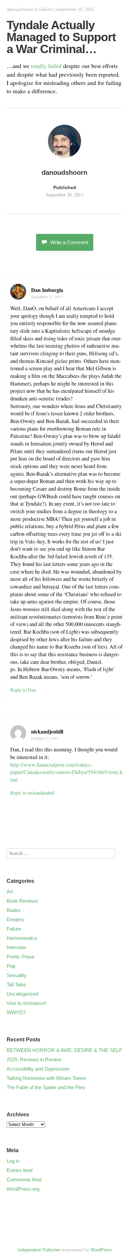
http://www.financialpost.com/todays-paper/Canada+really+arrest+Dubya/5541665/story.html (66, 772)
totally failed (46, 66)
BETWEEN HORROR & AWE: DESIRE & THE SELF (64, 1050)
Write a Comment (69, 242)
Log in (13, 1161)
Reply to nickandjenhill (32, 793)
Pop (11, 966)
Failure (45, 9)
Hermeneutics (22, 938)
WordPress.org (23, 1189)
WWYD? (16, 1012)
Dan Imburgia (47, 290)
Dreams (15, 919)
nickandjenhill (47, 731)
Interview (16, 947)
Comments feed (24, 1179)
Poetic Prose (20, 956)
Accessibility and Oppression (38, 1069)
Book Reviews (22, 901)
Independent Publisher (39, 1249)
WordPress (101, 1249)
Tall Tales (16, 984)
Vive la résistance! (26, 1003)
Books (14, 910)
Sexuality (16, 975)
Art (10, 891)
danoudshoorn (20, 9)
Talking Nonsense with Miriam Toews (46, 1078)
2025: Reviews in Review (34, 1059)
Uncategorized (22, 994)
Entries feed (19, 1170)
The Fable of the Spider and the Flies (46, 1087)
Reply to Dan (23, 690)
